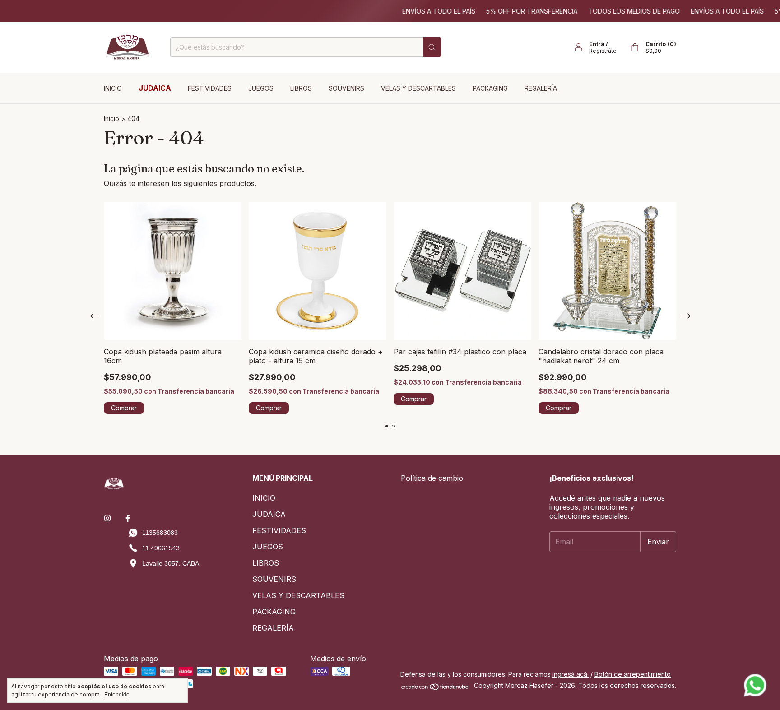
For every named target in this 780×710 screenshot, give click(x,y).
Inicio (111, 118)
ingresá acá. (570, 674)
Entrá (596, 44)
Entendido (117, 694)
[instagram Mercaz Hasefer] (107, 518)
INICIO (113, 88)
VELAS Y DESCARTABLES (418, 88)
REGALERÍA (541, 88)
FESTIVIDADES (210, 88)
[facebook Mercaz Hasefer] (127, 518)
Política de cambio (432, 478)
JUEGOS (261, 88)
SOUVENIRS (346, 88)
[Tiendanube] (435, 688)
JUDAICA (155, 88)
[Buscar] (432, 47)
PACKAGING (490, 88)
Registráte (603, 50)
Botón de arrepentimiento (632, 674)
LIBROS (301, 88)
